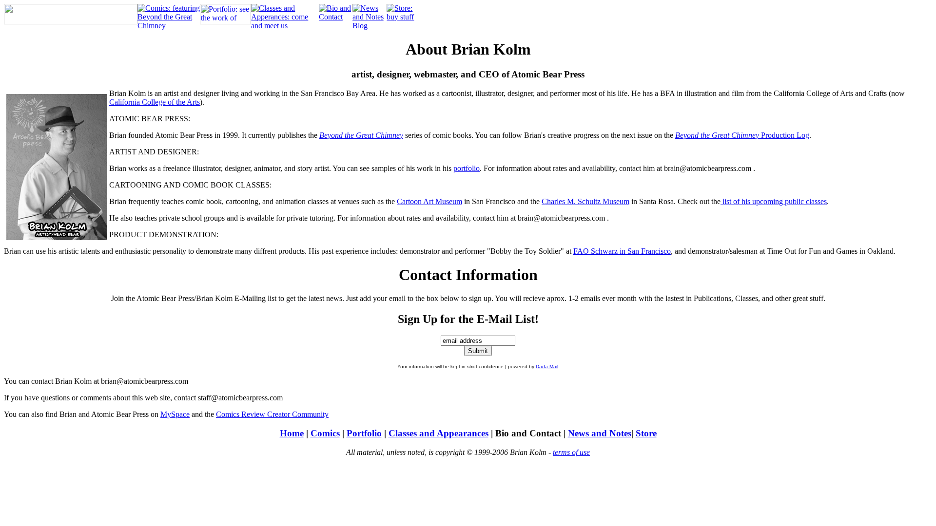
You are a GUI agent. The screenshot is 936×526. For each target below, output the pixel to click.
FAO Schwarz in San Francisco (622, 251)
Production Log (742, 135)
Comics (325, 433)
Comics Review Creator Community (272, 414)
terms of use (571, 452)
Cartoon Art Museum (429, 201)
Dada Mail (547, 366)
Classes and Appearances (438, 433)
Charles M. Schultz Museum (585, 201)
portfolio (466, 168)
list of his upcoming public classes (774, 201)
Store (646, 433)
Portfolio (364, 433)
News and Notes (599, 433)
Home (292, 433)
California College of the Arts (154, 102)
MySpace (175, 414)
